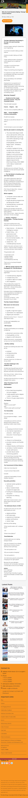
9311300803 (17, 684)
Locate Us (5, 691)
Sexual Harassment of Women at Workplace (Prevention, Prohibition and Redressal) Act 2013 (12, 741)
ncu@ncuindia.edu (12, 688)
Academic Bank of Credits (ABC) (8, 716)
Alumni (2, 720)
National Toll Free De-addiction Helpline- (5, 747)
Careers (2, 703)
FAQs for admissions (5, 737)
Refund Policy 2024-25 (6, 723)
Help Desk (3, 730)
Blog (2, 700)
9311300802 (16, 686)
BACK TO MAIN (7, 20)
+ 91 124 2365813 (7, 681)
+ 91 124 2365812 (7, 679)
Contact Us (12, 691)
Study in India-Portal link (6, 752)
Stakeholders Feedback (6, 710)
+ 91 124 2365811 (7, 677)
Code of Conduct (5, 726)
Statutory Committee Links (7, 713)
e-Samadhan (4, 733)
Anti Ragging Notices (6, 706)
